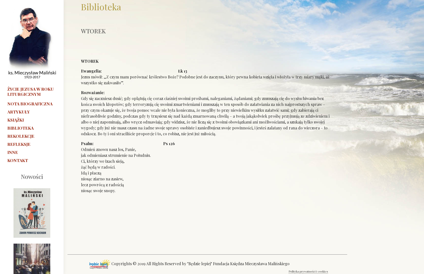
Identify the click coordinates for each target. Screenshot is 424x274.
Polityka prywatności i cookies (308, 271)
